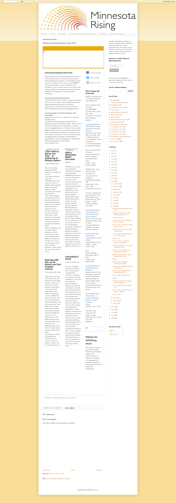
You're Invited (115, 141)
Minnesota (114, 117)
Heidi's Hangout (115, 115)
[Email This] (66, 408)
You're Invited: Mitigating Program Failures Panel (122, 267)
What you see (116, 238)
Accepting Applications (117, 102)
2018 (112, 170)
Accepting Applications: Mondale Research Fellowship (93, 268)
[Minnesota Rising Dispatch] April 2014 (122, 209)
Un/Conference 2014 (117, 134)
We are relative (116, 294)
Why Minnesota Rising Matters (120, 136)
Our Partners (102, 34)
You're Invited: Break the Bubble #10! (121, 286)
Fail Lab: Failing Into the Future (57, 83)
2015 (112, 178)
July (114, 198)
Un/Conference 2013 (117, 132)
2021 (112, 162)
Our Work (53, 34)
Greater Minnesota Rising (116, 34)
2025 (112, 151)
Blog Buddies (114, 105)
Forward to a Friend (95, 82)
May (114, 203)
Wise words (114, 139)
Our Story (44, 34)
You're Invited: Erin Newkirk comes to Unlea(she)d (120, 242)
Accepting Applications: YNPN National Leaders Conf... (121, 214)
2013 (112, 307)
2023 (112, 156)
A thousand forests (117, 217)
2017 (112, 173)
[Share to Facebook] (72, 408)
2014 (112, 181)
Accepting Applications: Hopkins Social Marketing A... (121, 282)
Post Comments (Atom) (57, 474)
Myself (114, 278)
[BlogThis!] (68, 408)
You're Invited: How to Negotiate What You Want (122, 221)
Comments (114, 334)
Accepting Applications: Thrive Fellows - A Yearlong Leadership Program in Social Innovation (93, 298)
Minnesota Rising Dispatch (118, 119)
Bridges (114, 259)
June (114, 200)
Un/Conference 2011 (117, 127)
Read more (55, 345)
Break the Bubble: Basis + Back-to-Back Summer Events (122, 255)
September (116, 192)
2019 (112, 167)
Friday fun (114, 110)
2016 (112, 176)
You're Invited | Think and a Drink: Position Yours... (122, 225)
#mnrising (92, 356)
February (115, 301)
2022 (112, 159)
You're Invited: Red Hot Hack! (121, 275)
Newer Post (46, 470)
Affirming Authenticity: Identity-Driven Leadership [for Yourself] (93, 236)
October (115, 189)
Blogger (96, 490)
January (115, 303)
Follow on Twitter (94, 78)
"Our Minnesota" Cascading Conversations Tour (82, 34)
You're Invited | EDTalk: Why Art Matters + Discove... (122, 291)
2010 (112, 315)
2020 (112, 164)
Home (73, 470)
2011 (112, 312)
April (114, 206)
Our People (62, 34)
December (116, 184)
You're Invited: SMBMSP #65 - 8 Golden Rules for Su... (122, 271)
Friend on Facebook (95, 73)
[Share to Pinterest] (74, 408)
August (115, 195)
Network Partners (116, 122)
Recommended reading (117, 124)
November (116, 186)
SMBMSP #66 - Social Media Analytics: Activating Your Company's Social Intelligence (93, 174)
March (115, 298)
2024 (112, 153)
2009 (112, 318)
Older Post (99, 470)
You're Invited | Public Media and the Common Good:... (122, 234)
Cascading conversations (118, 107)
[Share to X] (70, 408)
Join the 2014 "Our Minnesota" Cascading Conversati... (121, 251)
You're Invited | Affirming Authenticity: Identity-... (120, 262)
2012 (112, 310)
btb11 (87, 251)
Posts (113, 331)
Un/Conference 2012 (117, 129)
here (56, 143)
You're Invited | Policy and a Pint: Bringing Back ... (122, 230)
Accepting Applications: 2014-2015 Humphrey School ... (122, 246)
